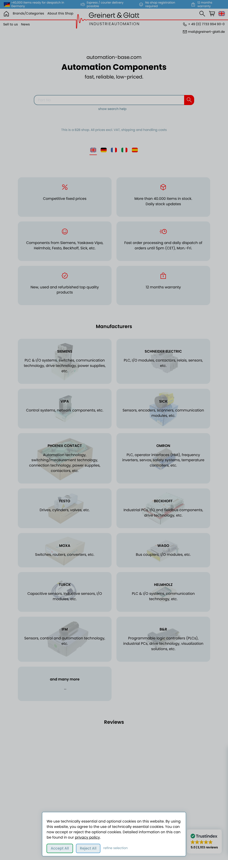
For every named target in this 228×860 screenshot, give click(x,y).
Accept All (60, 848)
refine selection (115, 848)
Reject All (88, 848)
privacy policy (87, 837)
